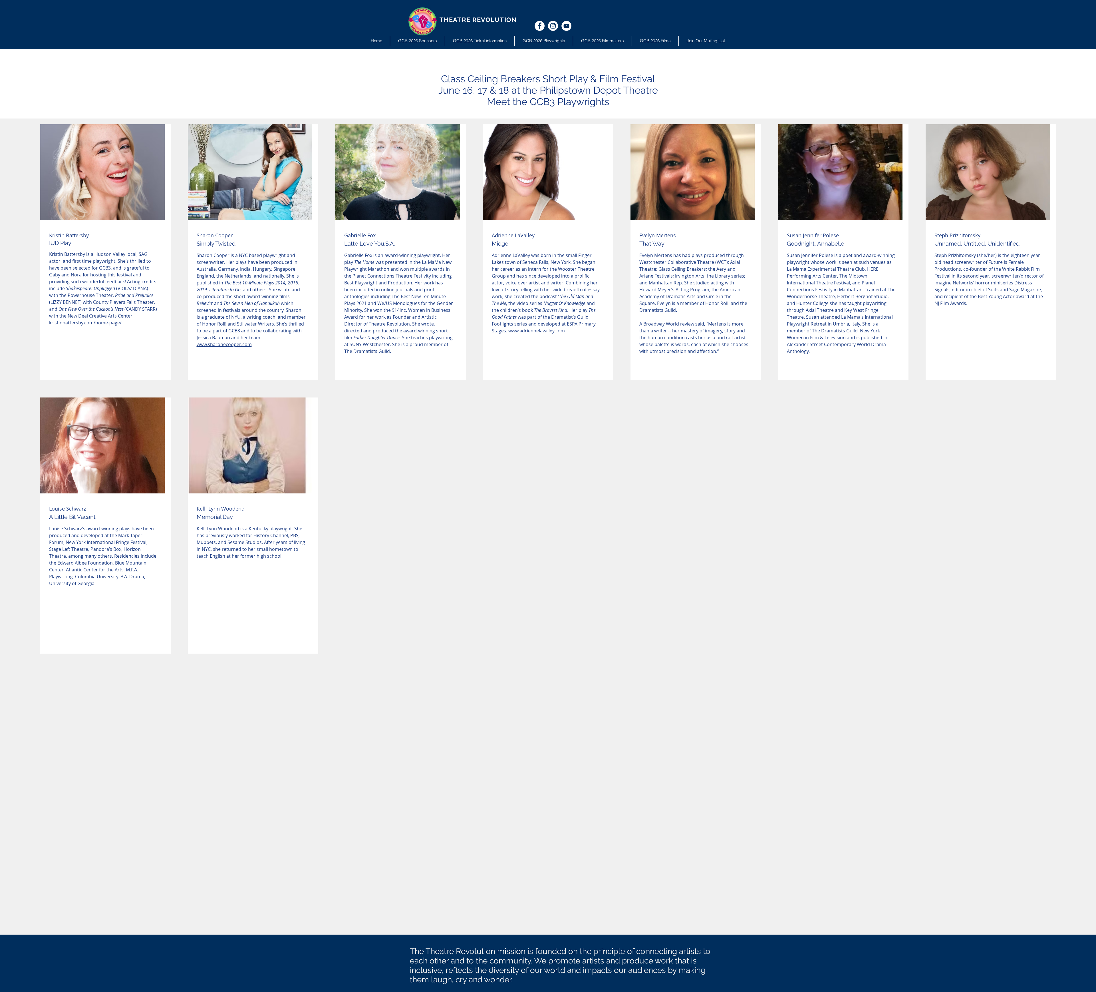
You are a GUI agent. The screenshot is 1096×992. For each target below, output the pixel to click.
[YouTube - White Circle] (566, 26)
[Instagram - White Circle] (553, 26)
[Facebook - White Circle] (540, 26)
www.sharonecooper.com (224, 344)
